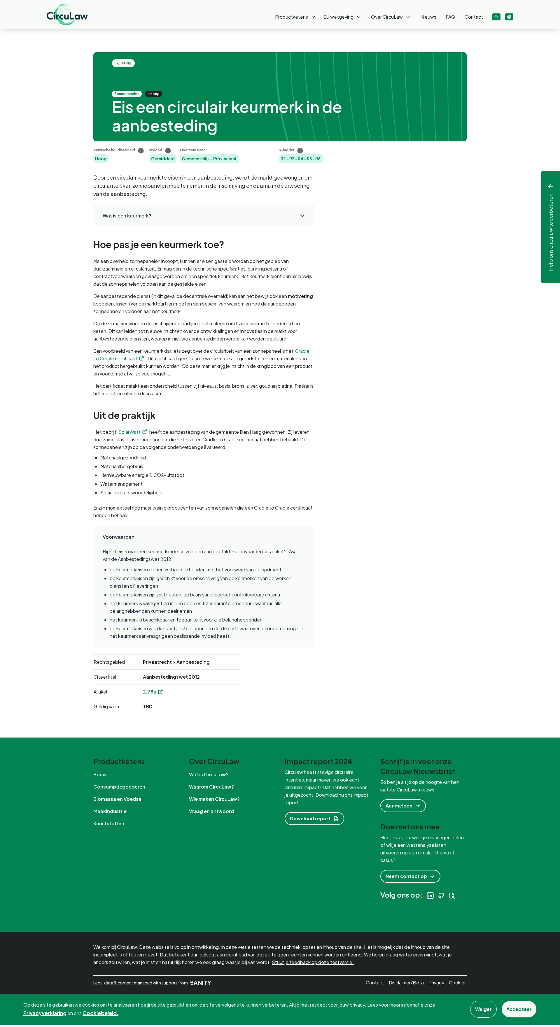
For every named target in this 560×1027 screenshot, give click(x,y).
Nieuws (428, 17)
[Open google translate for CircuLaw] (509, 16)
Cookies (458, 982)
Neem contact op (406, 876)
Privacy (436, 982)
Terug (126, 63)
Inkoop (154, 94)
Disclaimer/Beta (406, 982)
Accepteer (519, 1009)
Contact (474, 17)
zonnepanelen (126, 94)
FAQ (450, 17)
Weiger (483, 1009)
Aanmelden (399, 806)
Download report (310, 818)
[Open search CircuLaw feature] (496, 16)
